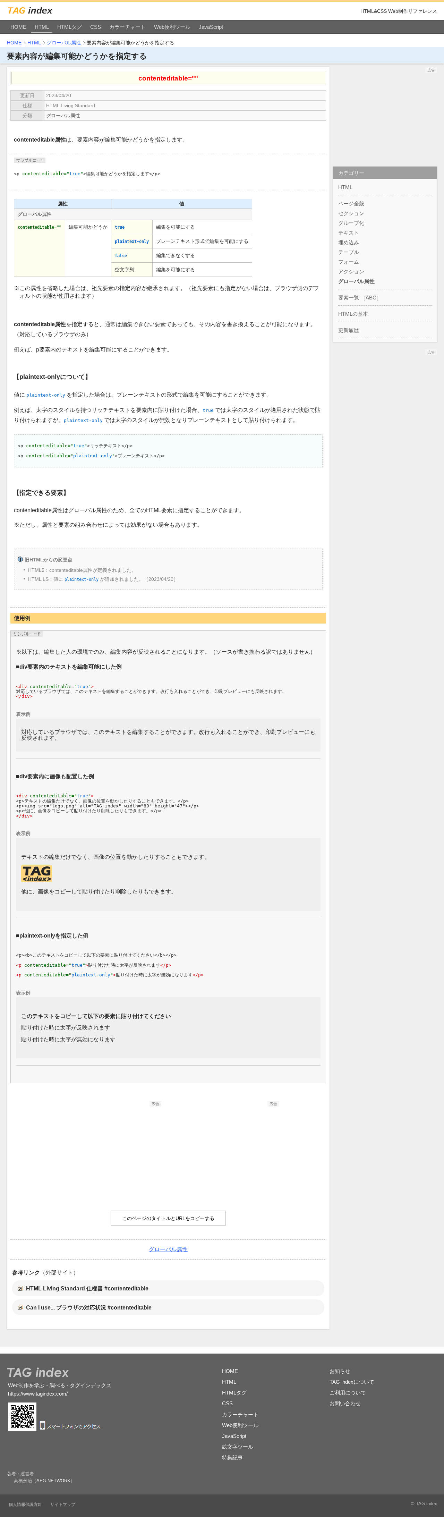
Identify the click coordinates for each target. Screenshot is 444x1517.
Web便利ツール (172, 27)
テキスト (348, 233)
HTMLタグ (69, 27)
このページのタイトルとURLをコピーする (168, 1218)
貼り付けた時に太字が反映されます (65, 1028)
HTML (42, 27)
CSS (95, 27)
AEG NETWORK (53, 1480)
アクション (351, 271)
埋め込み (348, 242)
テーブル (348, 252)
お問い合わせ (345, 1403)
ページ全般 (351, 203)
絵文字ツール (237, 1447)
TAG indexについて (352, 1382)
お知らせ (340, 1371)
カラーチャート (127, 27)
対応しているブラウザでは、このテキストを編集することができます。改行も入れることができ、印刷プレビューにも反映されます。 (168, 735)
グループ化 (351, 223)
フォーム (348, 262)
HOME (18, 27)
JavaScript (211, 27)
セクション (351, 213)
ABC (371, 297)
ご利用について (348, 1393)
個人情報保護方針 (25, 1504)
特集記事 (232, 1457)
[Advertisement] (109, 1150)
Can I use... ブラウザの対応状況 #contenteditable (89, 1308)
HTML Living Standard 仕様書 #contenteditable (87, 1288)
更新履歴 (348, 330)
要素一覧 (348, 297)
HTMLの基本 (353, 314)
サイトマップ (62, 1504)
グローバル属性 (64, 42)
